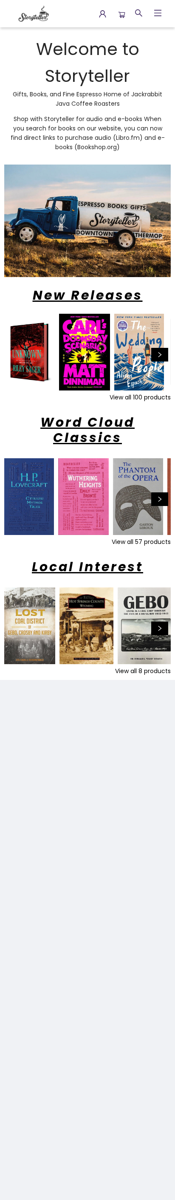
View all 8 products (143, 671)
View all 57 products (141, 542)
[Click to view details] (29, 352)
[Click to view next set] (15, 354)
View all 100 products (140, 397)
